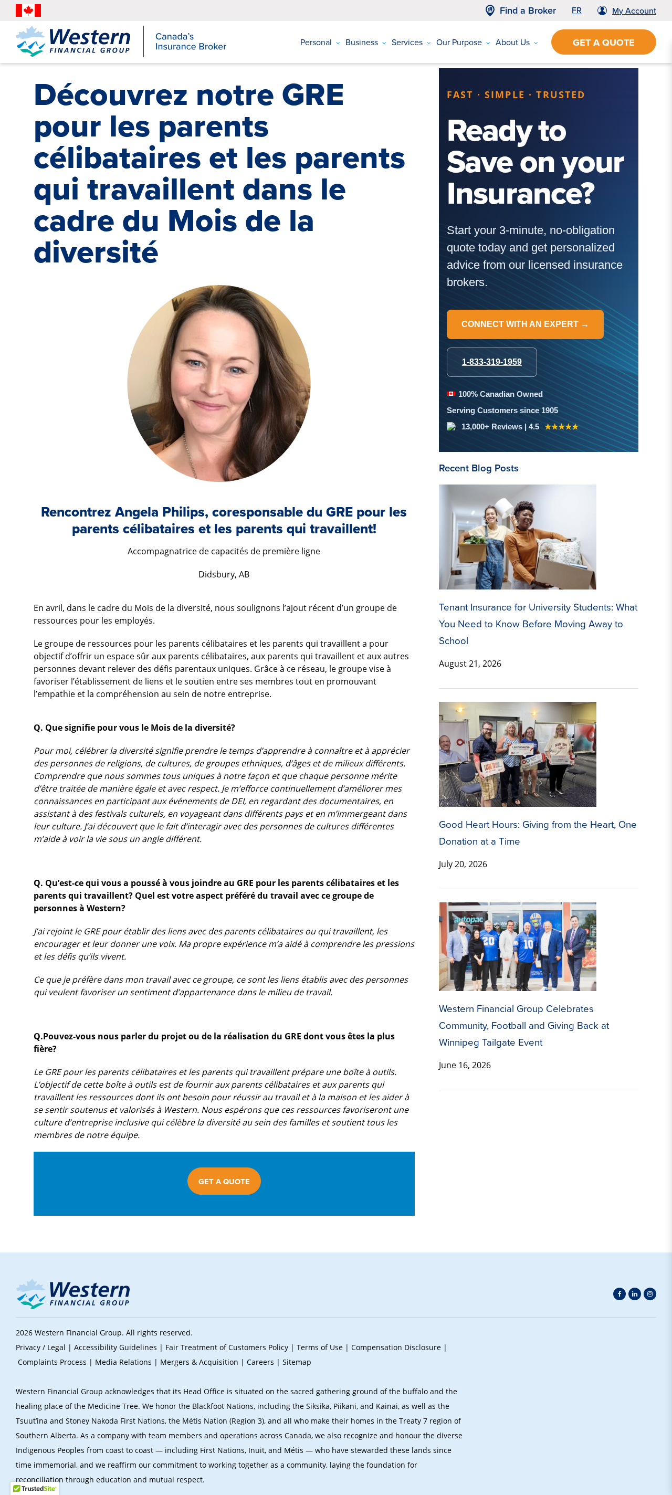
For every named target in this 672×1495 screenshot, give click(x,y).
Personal (316, 42)
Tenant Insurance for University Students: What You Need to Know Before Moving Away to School (538, 624)
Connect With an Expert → (525, 324)
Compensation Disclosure (396, 1347)
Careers (260, 1362)
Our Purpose (459, 42)
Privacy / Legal (41, 1347)
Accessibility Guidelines (115, 1347)
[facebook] (619, 1294)
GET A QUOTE (224, 1181)
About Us (513, 42)
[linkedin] (634, 1294)
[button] (638, 1406)
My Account (634, 11)
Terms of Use (320, 1347)
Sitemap (296, 1362)
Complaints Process (52, 1362)
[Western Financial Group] (121, 54)
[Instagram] (650, 1294)
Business (361, 42)
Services (407, 42)
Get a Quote (604, 42)
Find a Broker (528, 10)
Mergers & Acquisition (199, 1362)
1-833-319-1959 (492, 361)
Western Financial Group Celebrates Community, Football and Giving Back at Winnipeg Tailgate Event (524, 1025)
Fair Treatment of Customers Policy (226, 1347)
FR (577, 10)
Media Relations (123, 1362)
